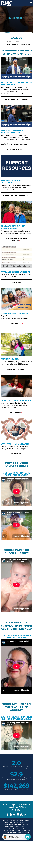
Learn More (15, 413)
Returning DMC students (16, 99)
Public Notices (20, 828)
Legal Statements (25, 820)
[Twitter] (14, 814)
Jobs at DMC (25, 824)
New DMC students (15, 149)
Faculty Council (24, 822)
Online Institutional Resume (12, 824)
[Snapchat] (10, 814)
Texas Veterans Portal (9, 830)
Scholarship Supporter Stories (16, 240)
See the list (16, 282)
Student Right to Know (11, 822)
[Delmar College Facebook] (8, 814)
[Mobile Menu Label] (31, 2)
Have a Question (9, 826)
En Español (25, 826)
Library (18, 826)
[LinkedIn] (24, 814)
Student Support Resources (15, 195)
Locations (11, 828)
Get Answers (15, 323)
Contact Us (16, 454)
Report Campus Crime (23, 830)
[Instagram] (18, 814)
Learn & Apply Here (15, 369)
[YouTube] (21, 814)
